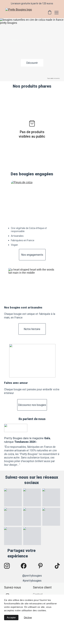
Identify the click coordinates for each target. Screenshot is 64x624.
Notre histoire (32, 329)
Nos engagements (32, 254)
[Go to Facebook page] (25, 566)
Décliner (28, 617)
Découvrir (32, 62)
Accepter (11, 617)
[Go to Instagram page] (8, 566)
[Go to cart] (49, 12)
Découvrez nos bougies (32, 405)
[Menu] (56, 12)
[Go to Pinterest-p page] (42, 566)
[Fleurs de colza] (32, 201)
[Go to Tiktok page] (57, 566)
